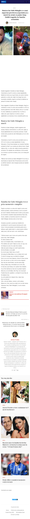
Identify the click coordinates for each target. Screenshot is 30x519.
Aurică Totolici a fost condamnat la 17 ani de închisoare (16, 409)
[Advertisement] (15, 73)
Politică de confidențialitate (17, 510)
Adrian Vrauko (13, 22)
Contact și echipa (15, 514)
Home (7, 510)
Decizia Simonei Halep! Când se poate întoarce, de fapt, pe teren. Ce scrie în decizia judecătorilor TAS (16, 313)
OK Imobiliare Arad (20, 512)
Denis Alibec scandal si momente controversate (14, 481)
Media (14, 8)
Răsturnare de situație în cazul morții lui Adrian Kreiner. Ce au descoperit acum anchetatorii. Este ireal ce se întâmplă (13, 324)
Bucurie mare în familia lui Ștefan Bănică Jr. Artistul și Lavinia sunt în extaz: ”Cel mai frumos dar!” (15, 445)
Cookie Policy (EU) (10, 512)
